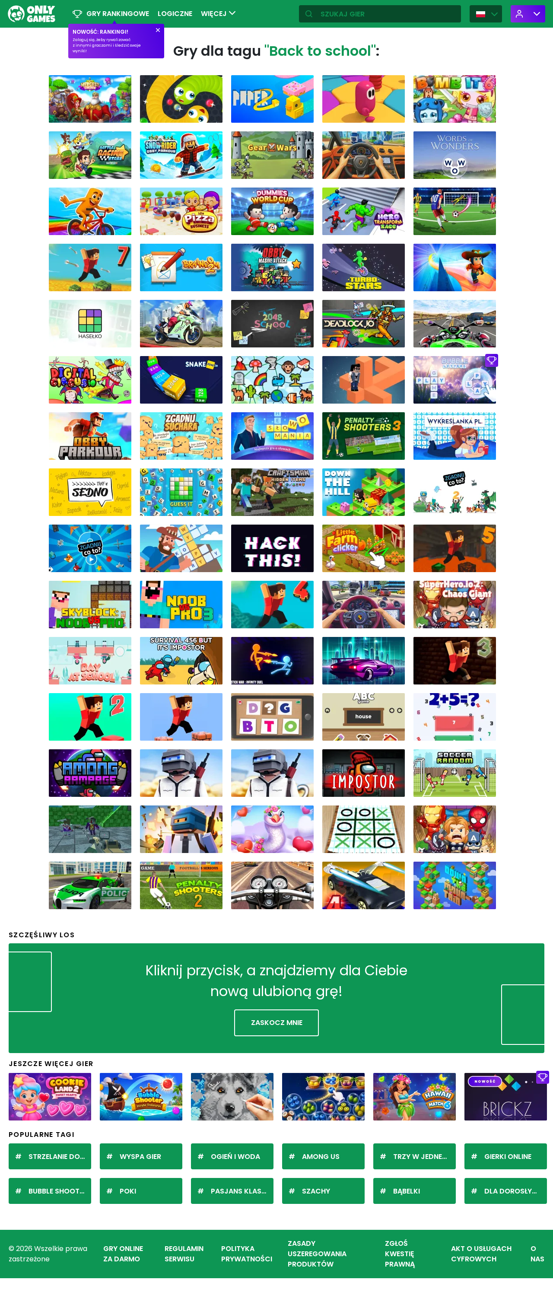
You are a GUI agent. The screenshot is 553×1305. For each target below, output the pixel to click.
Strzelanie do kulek (60, 1157)
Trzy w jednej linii (424, 1157)
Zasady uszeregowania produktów (317, 1253)
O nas (537, 1254)
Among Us (321, 1157)
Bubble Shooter (58, 1191)
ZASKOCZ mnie (276, 1023)
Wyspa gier (140, 1157)
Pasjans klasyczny (242, 1191)
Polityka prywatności (246, 1254)
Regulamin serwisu (184, 1254)
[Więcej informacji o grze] (119, 113)
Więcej (215, 14)
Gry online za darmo (123, 1254)
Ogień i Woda (235, 1157)
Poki (128, 1191)
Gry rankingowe (117, 14)
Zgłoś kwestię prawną (400, 1253)
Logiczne (175, 14)
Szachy (316, 1191)
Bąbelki (406, 1191)
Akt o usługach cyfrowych (481, 1254)
